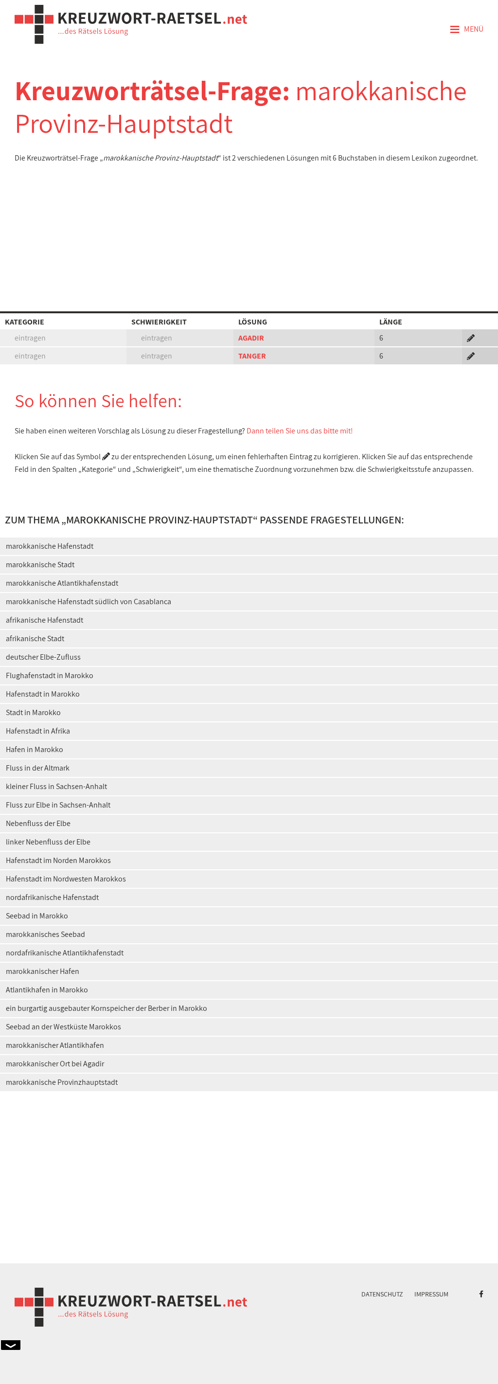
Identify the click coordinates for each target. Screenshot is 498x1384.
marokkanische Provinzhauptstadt (62, 1082)
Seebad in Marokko (37, 916)
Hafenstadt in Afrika (38, 731)
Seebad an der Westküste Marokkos (63, 1027)
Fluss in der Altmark (38, 768)
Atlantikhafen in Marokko (47, 990)
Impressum (431, 1294)
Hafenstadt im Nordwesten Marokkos (66, 879)
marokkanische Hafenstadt (49, 546)
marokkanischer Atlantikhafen (55, 1045)
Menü (466, 29)
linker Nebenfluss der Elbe (48, 842)
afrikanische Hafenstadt (44, 620)
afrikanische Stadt (35, 638)
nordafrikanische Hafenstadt (52, 897)
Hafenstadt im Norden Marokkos (58, 860)
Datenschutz (382, 1294)
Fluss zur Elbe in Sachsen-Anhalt (58, 805)
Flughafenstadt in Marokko (49, 675)
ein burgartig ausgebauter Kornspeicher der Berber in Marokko (106, 1008)
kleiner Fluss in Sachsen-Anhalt (56, 786)
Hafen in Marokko (34, 749)
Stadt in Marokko (33, 712)
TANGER (252, 356)
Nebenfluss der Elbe (38, 823)
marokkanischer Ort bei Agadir (55, 1064)
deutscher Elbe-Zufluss (43, 657)
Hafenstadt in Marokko (43, 694)
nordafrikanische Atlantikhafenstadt (65, 953)
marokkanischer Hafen (42, 971)
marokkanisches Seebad (45, 934)
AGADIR (251, 338)
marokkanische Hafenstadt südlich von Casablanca (88, 601)
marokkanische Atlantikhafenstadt (62, 583)
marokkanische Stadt (40, 564)
